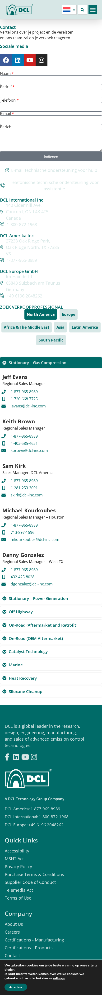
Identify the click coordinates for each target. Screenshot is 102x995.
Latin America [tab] (85, 327)
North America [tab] (41, 314)
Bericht (6, 127)
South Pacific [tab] (51, 340)
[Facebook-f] (7, 755)
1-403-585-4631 (24, 443)
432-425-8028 (22, 576)
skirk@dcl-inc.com (27, 495)
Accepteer (15, 987)
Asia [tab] (60, 327)
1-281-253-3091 (24, 487)
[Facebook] (6, 60)
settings (59, 978)
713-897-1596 (22, 532)
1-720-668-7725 (24, 398)
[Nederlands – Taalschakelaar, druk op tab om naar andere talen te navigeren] (69, 10)
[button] (92, 9)
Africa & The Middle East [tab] (26, 327)
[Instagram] (41, 60)
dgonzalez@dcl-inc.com (32, 584)
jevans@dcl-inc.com (28, 406)
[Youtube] (30, 60)
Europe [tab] (68, 314)
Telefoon (8, 100)
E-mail (6, 113)
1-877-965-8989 (24, 391)
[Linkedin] (18, 60)
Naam (6, 73)
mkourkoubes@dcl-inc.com (35, 539)
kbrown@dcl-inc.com (29, 450)
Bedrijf (6, 87)
